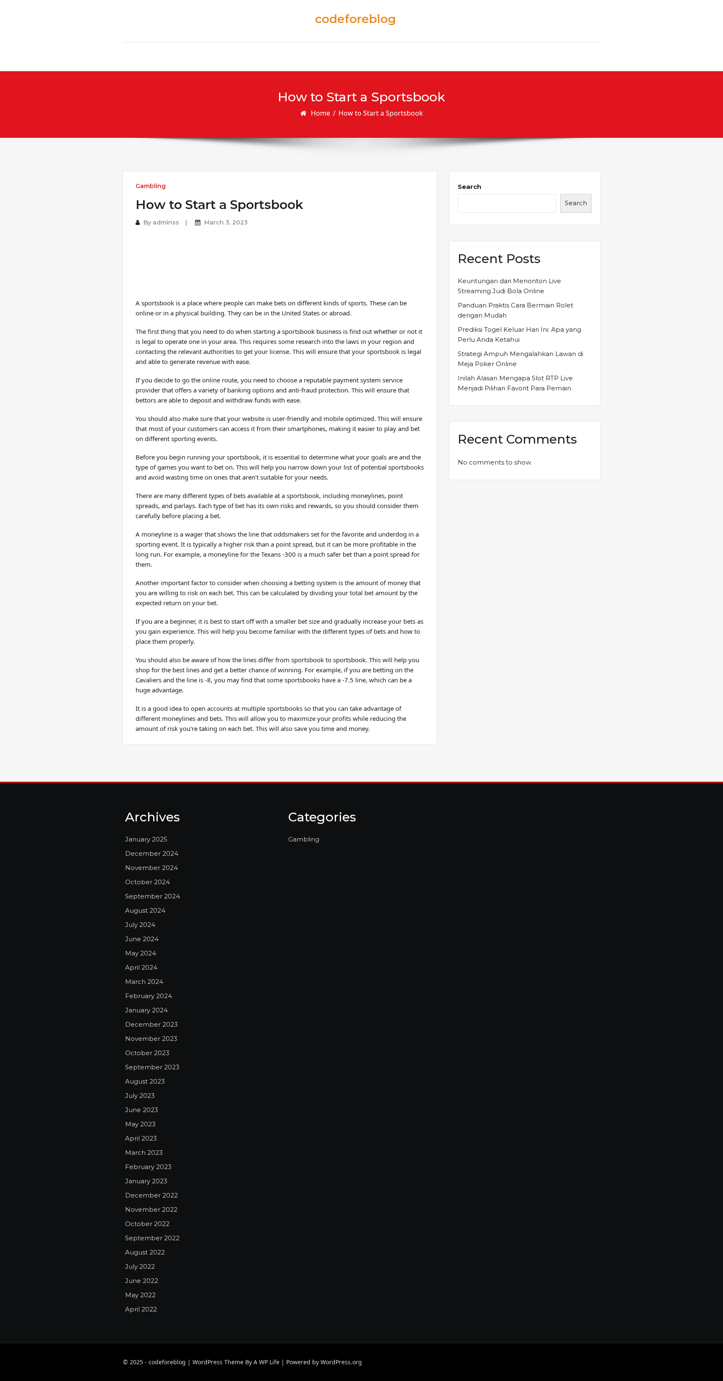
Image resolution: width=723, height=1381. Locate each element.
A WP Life (266, 1362)
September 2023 (152, 1067)
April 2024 (141, 967)
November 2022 (151, 1209)
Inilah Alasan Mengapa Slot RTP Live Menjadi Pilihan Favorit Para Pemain (515, 383)
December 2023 (151, 1024)
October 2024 (147, 882)
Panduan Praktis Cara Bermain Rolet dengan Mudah (515, 310)
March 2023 (144, 1152)
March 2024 (144, 982)
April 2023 (141, 1138)
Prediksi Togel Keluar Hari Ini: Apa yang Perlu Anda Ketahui (519, 334)
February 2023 (148, 1167)
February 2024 (148, 996)
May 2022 (140, 1295)
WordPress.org (341, 1362)
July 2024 (140, 925)
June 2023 (141, 1110)
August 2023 (145, 1081)
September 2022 (152, 1238)
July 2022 (140, 1266)
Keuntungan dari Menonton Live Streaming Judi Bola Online (509, 286)
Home (320, 113)
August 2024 (145, 910)
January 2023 (146, 1181)
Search (469, 187)
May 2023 (140, 1124)
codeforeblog (355, 19)
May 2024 (140, 953)
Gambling (151, 186)
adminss (166, 222)
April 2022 (141, 1309)
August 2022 (145, 1252)
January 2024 (146, 1010)
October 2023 (147, 1053)
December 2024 (151, 853)
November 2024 (151, 868)
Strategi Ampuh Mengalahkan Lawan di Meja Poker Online (520, 359)
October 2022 (147, 1224)
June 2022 (141, 1281)
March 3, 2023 (226, 222)
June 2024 (142, 939)
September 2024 (152, 896)
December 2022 (151, 1195)
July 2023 (140, 1096)
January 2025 (146, 839)
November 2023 (151, 1039)
